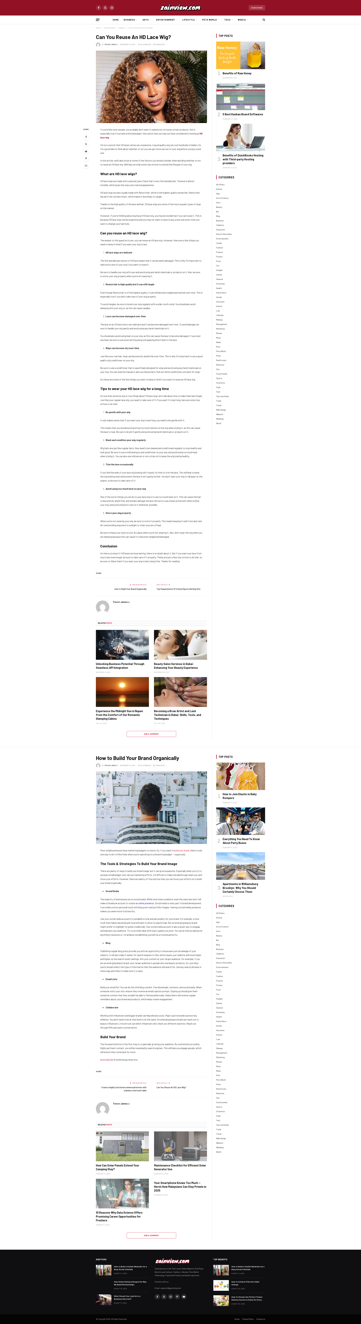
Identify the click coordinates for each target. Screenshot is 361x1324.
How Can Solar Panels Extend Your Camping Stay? (117, 1167)
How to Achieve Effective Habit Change (245, 1283)
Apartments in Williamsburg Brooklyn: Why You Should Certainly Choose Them (240, 887)
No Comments (145, 44)
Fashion (219, 247)
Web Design (221, 410)
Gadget (219, 270)
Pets (218, 347)
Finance (219, 252)
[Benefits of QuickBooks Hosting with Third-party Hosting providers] (240, 137)
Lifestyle (188, 19)
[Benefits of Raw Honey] (240, 55)
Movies (219, 333)
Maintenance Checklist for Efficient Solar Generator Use (180, 1167)
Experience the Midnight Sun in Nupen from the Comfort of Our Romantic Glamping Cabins (119, 714)
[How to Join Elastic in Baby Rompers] (240, 776)
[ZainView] (180, 8)
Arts (146, 19)
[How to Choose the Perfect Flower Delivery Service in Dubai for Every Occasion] (221, 1300)
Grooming (220, 283)
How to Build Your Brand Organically (130, 589)
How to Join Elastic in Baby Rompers (240, 796)
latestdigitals (106, 1059)
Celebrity (220, 225)
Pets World (209, 19)
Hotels (219, 297)
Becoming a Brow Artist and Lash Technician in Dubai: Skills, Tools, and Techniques (177, 714)
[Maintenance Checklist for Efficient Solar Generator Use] (180, 1146)
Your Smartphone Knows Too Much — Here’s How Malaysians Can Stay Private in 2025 (180, 1186)
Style (218, 387)
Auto (218, 202)
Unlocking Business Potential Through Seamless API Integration (120, 665)
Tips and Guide (222, 396)
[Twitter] (86, 144)
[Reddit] (86, 151)
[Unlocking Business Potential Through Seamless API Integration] (122, 645)
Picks (218, 356)
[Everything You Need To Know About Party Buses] (240, 821)
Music (218, 337)
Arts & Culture (222, 198)
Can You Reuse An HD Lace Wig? (171, 1087)
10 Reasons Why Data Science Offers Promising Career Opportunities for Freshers (119, 1216)
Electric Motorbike (224, 234)
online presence (146, 903)
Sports (219, 378)
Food (218, 261)
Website (219, 414)
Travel (218, 405)
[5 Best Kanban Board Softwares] (240, 96)
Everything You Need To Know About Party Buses (241, 840)
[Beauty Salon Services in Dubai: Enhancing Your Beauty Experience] (180, 645)
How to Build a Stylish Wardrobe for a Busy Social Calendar (130, 1267)
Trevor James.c (111, 44)
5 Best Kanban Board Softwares (243, 114)
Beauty (219, 207)
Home (116, 19)
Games (219, 274)
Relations (220, 365)
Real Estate (221, 360)
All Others (220, 184)
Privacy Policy (247, 1319)
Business (129, 19)
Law (218, 310)
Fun (217, 265)
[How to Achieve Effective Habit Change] (221, 1285)
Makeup (219, 319)
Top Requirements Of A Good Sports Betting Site (178, 589)
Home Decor (221, 292)
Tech (227, 19)
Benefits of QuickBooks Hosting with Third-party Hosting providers (243, 159)
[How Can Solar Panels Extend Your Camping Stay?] (122, 1146)
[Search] (263, 20)
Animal (219, 189)
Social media (221, 374)
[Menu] (98, 20)
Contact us (260, 1319)
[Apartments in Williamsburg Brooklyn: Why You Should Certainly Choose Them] (240, 866)
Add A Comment (151, 734)
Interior (219, 306)
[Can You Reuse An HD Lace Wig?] (151, 87)
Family (219, 243)
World (242, 19)
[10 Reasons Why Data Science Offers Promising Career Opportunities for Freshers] (122, 1194)
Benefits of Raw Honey (237, 73)
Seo (218, 369)
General (219, 279)
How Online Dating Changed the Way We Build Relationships (130, 1283)
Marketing (220, 328)
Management (221, 324)
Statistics (220, 383)
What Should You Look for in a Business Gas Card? (127, 1297)
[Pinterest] (86, 158)
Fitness (219, 256)
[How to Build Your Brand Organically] (151, 807)
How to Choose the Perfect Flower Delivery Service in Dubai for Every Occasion (246, 1298)
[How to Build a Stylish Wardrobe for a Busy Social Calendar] (103, 1270)
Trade (218, 401)
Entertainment (165, 19)
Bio (217, 211)
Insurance (220, 301)
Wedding (220, 419)
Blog (218, 216)
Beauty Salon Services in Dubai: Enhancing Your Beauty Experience (176, 665)
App (218, 193)
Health (219, 288)
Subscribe (257, 8)
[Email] (86, 165)
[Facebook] (86, 137)
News (218, 342)
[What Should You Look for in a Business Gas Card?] (103, 1299)
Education (220, 229)
